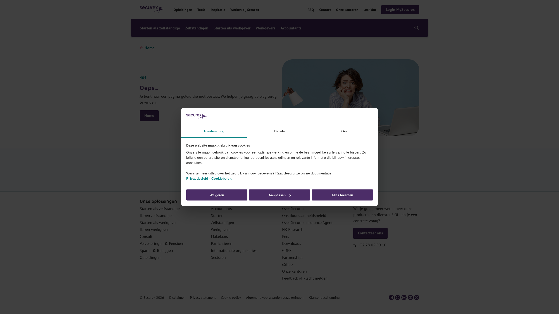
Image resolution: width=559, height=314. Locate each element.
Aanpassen (277, 195)
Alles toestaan (342, 195)
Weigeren (217, 195)
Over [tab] (345, 131)
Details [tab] (279, 131)
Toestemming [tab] (214, 131)
